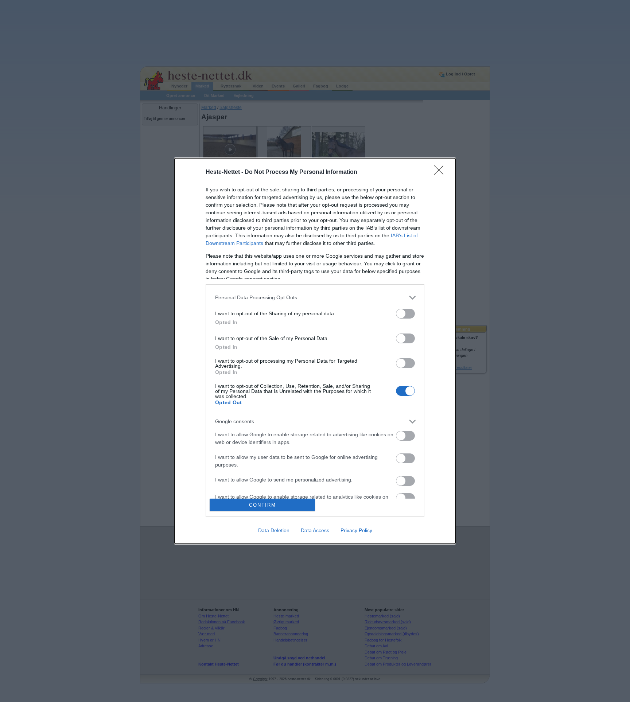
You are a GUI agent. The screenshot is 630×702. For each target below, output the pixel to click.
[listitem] (315, 297)
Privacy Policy (356, 530)
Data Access (315, 530)
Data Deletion (273, 530)
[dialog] (315, 351)
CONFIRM (262, 505)
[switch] (405, 314)
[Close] (441, 172)
